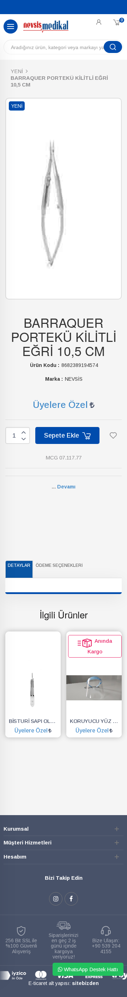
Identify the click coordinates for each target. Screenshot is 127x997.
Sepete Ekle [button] (62, 435)
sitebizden (85, 983)
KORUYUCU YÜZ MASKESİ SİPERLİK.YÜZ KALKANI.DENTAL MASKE (96, 721)
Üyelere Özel (60, 404)
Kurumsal (16, 829)
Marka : (54, 379)
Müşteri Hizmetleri (28, 842)
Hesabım (15, 857)
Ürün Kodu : (44, 365)
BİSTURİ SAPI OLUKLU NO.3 (35, 721)
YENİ (17, 71)
